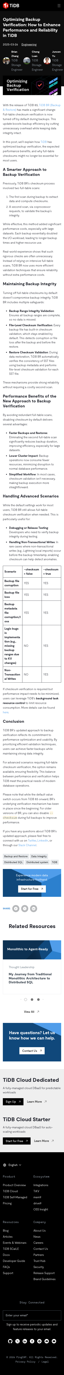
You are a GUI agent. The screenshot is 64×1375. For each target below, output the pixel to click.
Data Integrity (39, 856)
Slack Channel (27, 845)
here (5, 712)
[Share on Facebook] (15, 908)
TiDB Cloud (10, 1191)
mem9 (37, 1197)
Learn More (34, 1101)
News (37, 1236)
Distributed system (37, 862)
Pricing (7, 1203)
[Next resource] (43, 999)
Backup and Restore (16, 856)
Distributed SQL (13, 862)
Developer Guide (14, 1261)
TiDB (44, 142)
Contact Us (29, 1051)
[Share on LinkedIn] (33, 908)
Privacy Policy (25, 1361)
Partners (38, 1255)
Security (38, 1267)
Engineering (29, 44)
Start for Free (29, 889)
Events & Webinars (14, 1242)
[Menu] (59, 5)
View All (29, 1011)
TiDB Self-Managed (15, 1197)
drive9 (37, 1203)
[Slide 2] (32, 999)
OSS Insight (40, 1209)
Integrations (40, 1185)
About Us (39, 1230)
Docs (6, 1255)
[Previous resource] (21, 999)
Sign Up (11, 1101)
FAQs (6, 1267)
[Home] (11, 5)
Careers (38, 1242)
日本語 (9, 1172)
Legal (45, 1361)
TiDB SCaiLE (11, 1249)
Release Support (44, 1273)
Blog (6, 1230)
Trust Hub (39, 1261)
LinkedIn (42, 840)
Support (8, 1273)
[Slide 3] (38, 999)
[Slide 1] (25, 999)
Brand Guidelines (44, 1279)
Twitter (32, 840)
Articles (8, 1236)
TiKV (36, 1191)
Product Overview (14, 1185)
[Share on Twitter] (24, 908)
